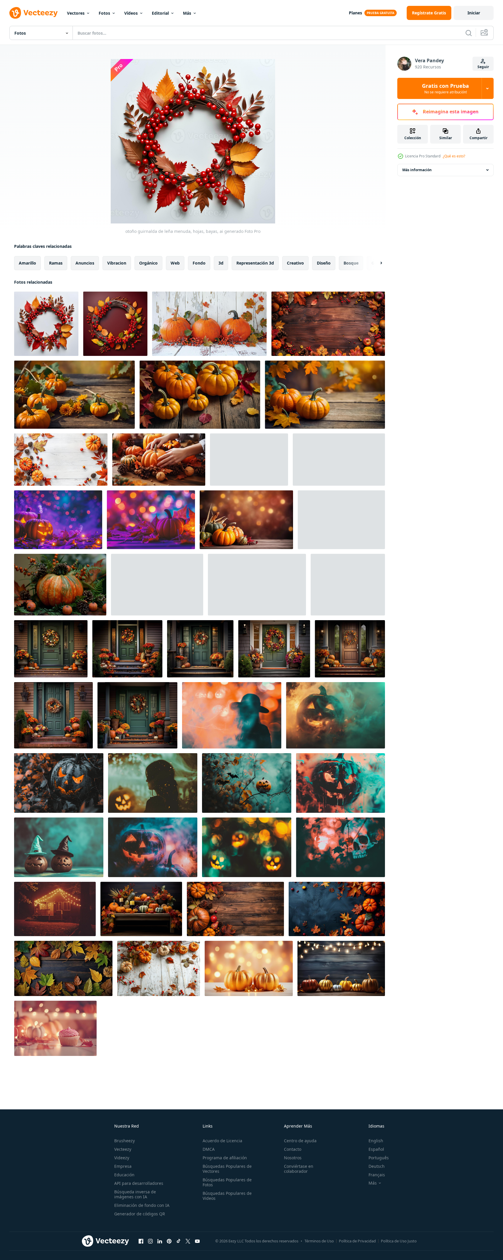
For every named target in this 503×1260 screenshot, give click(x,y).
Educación (124, 1174)
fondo (199, 263)
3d (220, 263)
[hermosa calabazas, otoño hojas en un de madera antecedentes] (74, 395)
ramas (56, 263)
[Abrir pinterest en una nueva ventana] (169, 1241)
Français (377, 1174)
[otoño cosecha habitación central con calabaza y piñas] (60, 584)
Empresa (123, 1166)
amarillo (27, 263)
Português (379, 1157)
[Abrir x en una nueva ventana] (188, 1241)
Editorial (160, 13)
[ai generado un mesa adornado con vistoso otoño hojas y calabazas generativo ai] (141, 909)
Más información (417, 169)
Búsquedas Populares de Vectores (227, 1168)
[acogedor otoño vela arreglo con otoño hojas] (341, 519)
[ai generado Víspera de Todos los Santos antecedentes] (58, 783)
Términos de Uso (319, 1241)
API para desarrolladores (138, 1183)
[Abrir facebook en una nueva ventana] (141, 1241)
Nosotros (293, 1157)
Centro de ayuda (300, 1140)
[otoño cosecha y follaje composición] (249, 459)
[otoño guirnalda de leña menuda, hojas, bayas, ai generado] (46, 324)
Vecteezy (122, 1149)
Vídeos (131, 13)
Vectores (76, 13)
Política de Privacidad (357, 1241)
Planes (355, 13)
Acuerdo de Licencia (222, 1140)
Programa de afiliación (225, 1157)
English (376, 1140)
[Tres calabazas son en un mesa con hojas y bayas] (209, 324)
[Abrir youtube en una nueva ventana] (197, 1241)
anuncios (84, 263)
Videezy (121, 1157)
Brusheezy (124, 1140)
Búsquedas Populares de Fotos (227, 1182)
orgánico (148, 263)
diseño (324, 263)
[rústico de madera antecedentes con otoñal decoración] (328, 324)
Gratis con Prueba (445, 88)
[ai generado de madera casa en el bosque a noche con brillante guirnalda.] (55, 909)
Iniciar (473, 13)
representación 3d (255, 263)
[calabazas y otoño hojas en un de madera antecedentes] (235, 909)
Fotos (104, 13)
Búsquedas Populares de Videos (227, 1195)
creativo (295, 263)
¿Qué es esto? (454, 156)
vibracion (116, 263)
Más (187, 13)
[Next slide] (376, 263)
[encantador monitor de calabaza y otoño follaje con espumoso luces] (157, 584)
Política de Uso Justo (399, 1241)
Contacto (292, 1149)
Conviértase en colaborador (298, 1168)
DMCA (209, 1149)
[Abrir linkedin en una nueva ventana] (159, 1241)
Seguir (483, 66)
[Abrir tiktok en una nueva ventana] (178, 1241)
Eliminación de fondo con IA (141, 1205)
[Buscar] (468, 32)
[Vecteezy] (33, 13)
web (175, 263)
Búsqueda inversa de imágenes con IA (135, 1194)
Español (376, 1149)
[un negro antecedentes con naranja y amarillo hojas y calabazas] (337, 909)
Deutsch (377, 1166)
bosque (351, 263)
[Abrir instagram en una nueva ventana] (150, 1241)
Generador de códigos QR (139, 1214)
